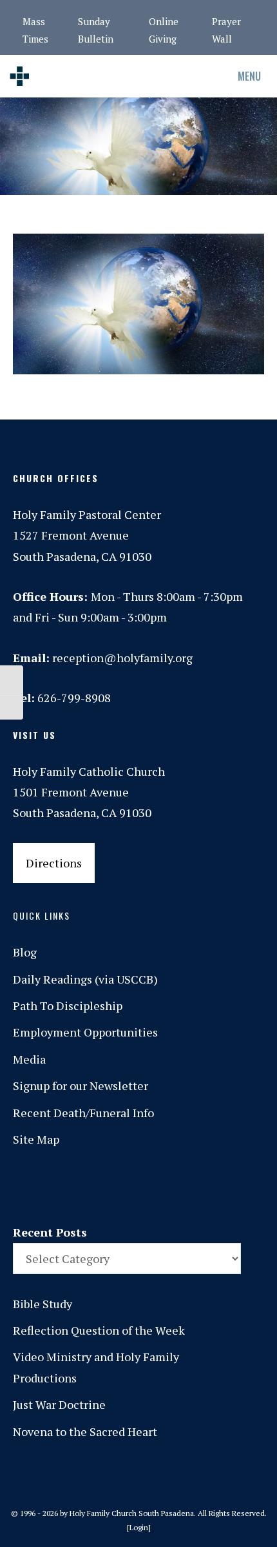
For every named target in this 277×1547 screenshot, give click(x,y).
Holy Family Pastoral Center (87, 514)
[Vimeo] (194, 1186)
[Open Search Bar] (180, 76)
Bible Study (42, 1303)
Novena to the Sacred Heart (85, 1431)
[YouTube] (221, 1186)
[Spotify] (167, 1186)
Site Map (36, 1139)
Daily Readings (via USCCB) (85, 979)
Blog (25, 952)
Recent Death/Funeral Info (83, 1112)
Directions (54, 863)
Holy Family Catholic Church (89, 771)
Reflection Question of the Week (99, 1330)
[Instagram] (113, 1186)
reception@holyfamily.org (122, 657)
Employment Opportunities (85, 1032)
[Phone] (140, 1186)
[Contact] (59, 1186)
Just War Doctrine (59, 1404)
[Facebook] (86, 1186)
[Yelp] (248, 1186)
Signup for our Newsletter (80, 1085)
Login (138, 1527)
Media (29, 1059)
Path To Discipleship (67, 1005)
